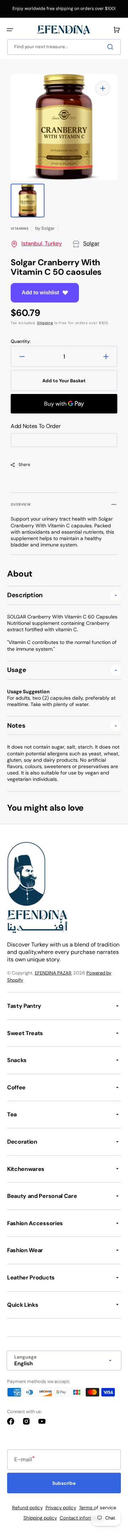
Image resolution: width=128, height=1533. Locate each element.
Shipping (45, 323)
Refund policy (27, 1508)
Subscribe (64, 1483)
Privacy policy (61, 1508)
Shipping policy (40, 1518)
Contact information (82, 1518)
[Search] (111, 47)
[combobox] (64, 47)
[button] (10, 30)
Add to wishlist (40, 292)
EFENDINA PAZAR (53, 973)
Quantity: (21, 341)
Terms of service (97, 1508)
